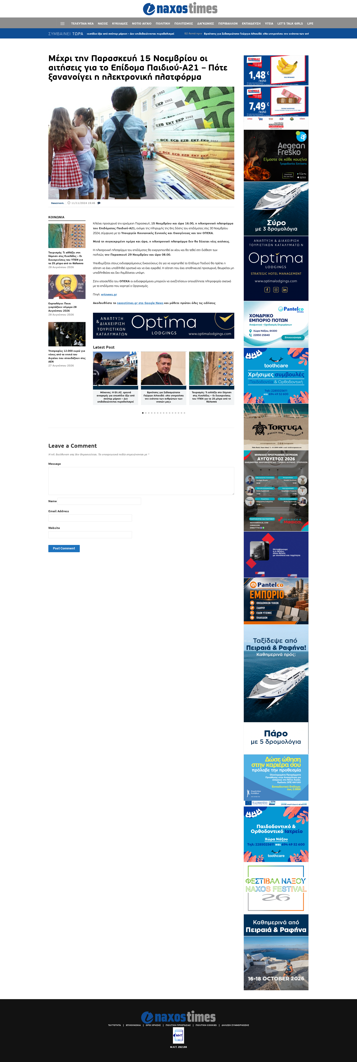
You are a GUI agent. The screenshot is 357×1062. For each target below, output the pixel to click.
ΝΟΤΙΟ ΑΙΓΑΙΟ (142, 23)
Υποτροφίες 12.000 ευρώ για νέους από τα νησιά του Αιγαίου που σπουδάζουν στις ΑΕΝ (67, 356)
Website (54, 528)
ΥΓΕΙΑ (269, 23)
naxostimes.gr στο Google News (140, 303)
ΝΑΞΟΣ (103, 23)
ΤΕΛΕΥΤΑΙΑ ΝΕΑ (82, 23)
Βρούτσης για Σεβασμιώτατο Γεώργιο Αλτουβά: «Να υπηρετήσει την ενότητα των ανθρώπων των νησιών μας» (226, 33)
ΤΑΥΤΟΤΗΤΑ (114, 1025)
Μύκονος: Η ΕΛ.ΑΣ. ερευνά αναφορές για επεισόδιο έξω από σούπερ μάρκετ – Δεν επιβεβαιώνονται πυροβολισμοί (116, 397)
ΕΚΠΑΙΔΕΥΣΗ (251, 23)
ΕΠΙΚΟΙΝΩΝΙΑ (133, 1025)
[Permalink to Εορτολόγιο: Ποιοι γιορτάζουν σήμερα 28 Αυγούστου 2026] (67, 288)
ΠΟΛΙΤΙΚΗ (163, 23)
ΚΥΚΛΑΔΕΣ (120, 23)
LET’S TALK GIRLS (290, 23)
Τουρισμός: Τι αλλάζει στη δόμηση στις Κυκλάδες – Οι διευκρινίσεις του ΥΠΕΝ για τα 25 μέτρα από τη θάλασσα (65, 258)
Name (52, 501)
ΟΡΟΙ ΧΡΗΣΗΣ (153, 1025)
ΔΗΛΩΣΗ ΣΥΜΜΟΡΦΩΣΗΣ (235, 1025)
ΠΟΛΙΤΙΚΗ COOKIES (206, 1025)
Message (54, 464)
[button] (229, 383)
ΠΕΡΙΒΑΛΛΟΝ (228, 23)
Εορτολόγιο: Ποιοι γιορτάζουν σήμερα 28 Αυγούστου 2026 (62, 307)
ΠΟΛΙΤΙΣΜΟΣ (183, 23)
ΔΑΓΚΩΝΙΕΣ (205, 23)
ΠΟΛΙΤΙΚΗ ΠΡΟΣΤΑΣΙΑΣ (178, 1025)
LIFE (310, 23)
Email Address (58, 511)
